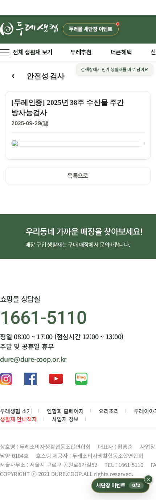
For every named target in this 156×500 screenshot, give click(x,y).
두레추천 (81, 52)
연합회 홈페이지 (65, 411)
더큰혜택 (121, 52)
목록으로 (77, 175)
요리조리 (109, 411)
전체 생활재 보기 (33, 52)
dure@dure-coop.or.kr (33, 359)
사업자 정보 (65, 419)
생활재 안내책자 (18, 419)
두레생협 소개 (16, 411)
